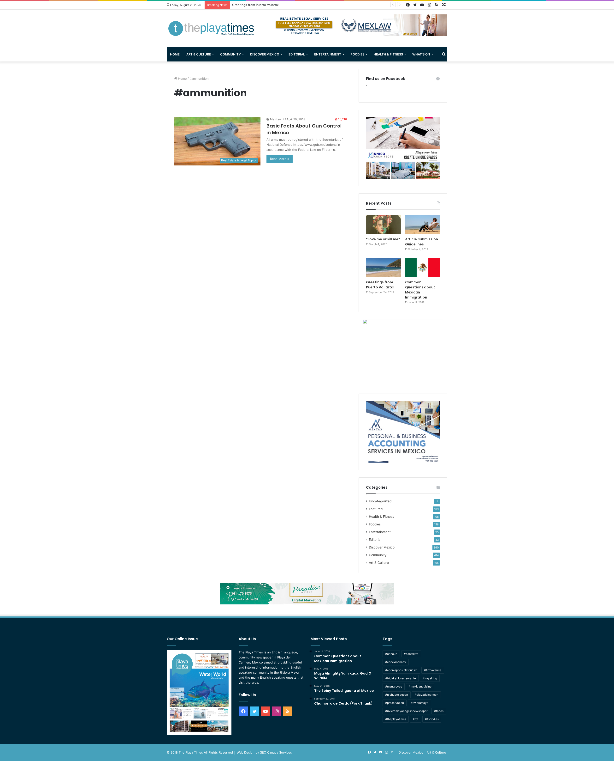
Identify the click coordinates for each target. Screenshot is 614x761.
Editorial (297, 54)
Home (175, 54)
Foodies (357, 54)
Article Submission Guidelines (421, 242)
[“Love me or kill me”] (383, 224)
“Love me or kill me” (383, 239)
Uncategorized (380, 501)
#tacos (438, 711)
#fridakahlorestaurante (400, 678)
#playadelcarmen (426, 694)
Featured (376, 509)
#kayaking (430, 678)
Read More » (279, 159)
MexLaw (276, 119)
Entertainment (327, 54)
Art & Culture (198, 54)
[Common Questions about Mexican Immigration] (422, 268)
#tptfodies (432, 719)
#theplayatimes (395, 719)
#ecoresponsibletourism (401, 670)
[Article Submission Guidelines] (422, 224)
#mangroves (393, 686)
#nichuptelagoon (396, 694)
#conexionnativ (395, 662)
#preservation (394, 703)
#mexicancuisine (420, 686)
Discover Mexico (264, 54)
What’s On (421, 54)
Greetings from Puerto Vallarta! (380, 285)
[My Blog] (211, 28)
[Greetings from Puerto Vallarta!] (383, 268)
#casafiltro (411, 654)
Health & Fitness (388, 54)
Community (230, 54)
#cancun (391, 654)
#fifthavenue (432, 670)
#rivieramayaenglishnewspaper (406, 711)
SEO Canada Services (276, 752)
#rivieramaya (419, 703)
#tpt (415, 719)
